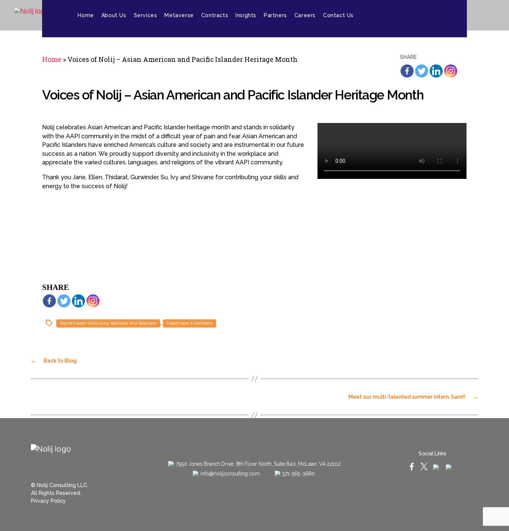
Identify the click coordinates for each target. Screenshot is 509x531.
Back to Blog (54, 361)
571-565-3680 (298, 474)
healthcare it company (189, 323)
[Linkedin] (436, 71)
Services (145, 15)
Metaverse (178, 15)
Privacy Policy (48, 501)
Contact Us (338, 15)
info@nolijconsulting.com (230, 474)
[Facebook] (407, 71)
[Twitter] (421, 71)
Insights (245, 15)
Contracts (214, 15)
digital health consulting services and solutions (108, 323)
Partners (275, 15)
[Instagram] (474, 15)
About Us (113, 15)
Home (86, 15)
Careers (305, 15)
